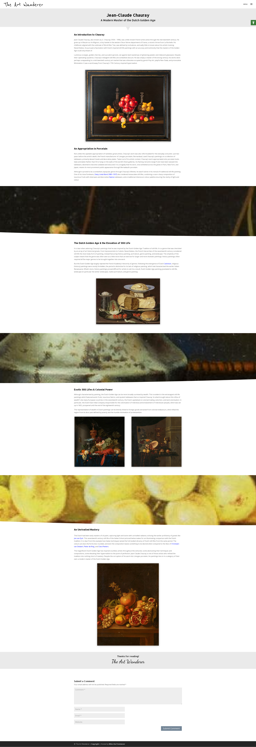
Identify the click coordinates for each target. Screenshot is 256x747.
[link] (253, 22)
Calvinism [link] (167, 264)
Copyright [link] (95, 744)
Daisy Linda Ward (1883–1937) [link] (106, 174)
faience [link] (111, 177)
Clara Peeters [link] (103, 546)
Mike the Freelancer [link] (117, 744)
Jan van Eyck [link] (78, 538)
